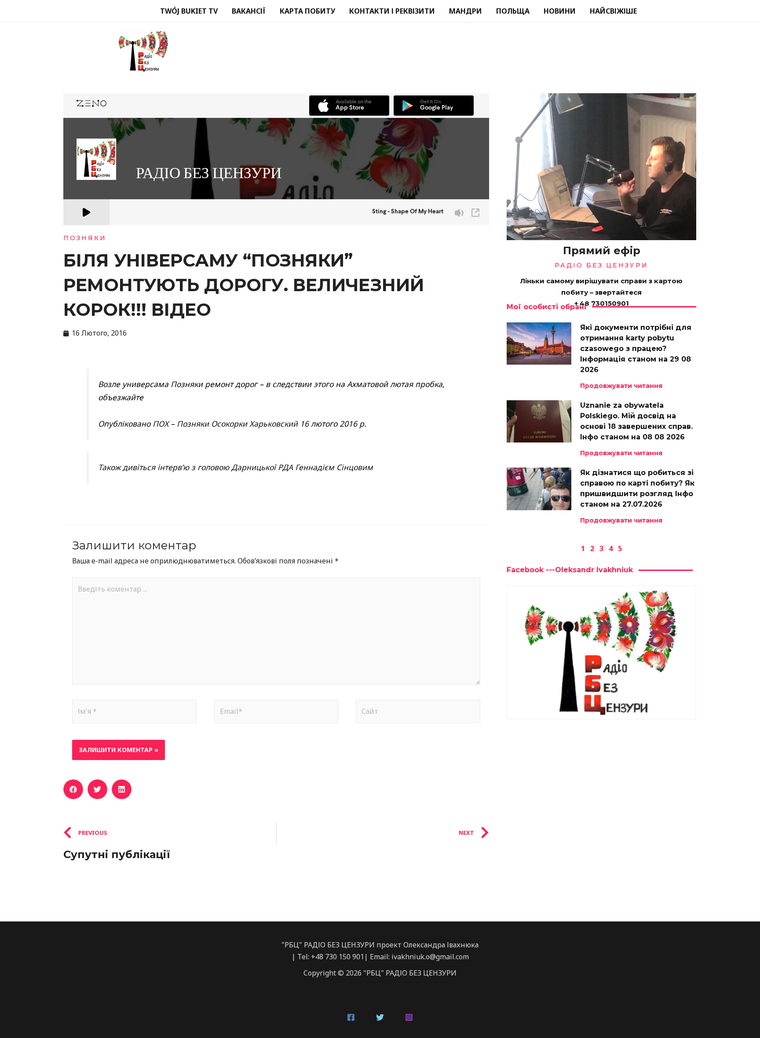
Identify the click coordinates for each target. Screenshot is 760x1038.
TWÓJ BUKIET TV (189, 11)
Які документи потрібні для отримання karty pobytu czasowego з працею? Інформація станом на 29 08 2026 (635, 348)
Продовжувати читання (621, 386)
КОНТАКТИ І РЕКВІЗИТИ (392, 11)
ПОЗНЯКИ (84, 238)
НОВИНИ (560, 11)
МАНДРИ (465, 11)
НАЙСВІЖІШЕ (613, 11)
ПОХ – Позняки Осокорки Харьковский (225, 423)
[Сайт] (418, 713)
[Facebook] (351, 1017)
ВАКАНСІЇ (249, 11)
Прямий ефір (601, 250)
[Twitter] (380, 1017)
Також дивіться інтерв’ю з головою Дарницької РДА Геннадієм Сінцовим (235, 467)
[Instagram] (409, 1017)
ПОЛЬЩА (513, 11)
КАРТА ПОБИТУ (307, 11)
